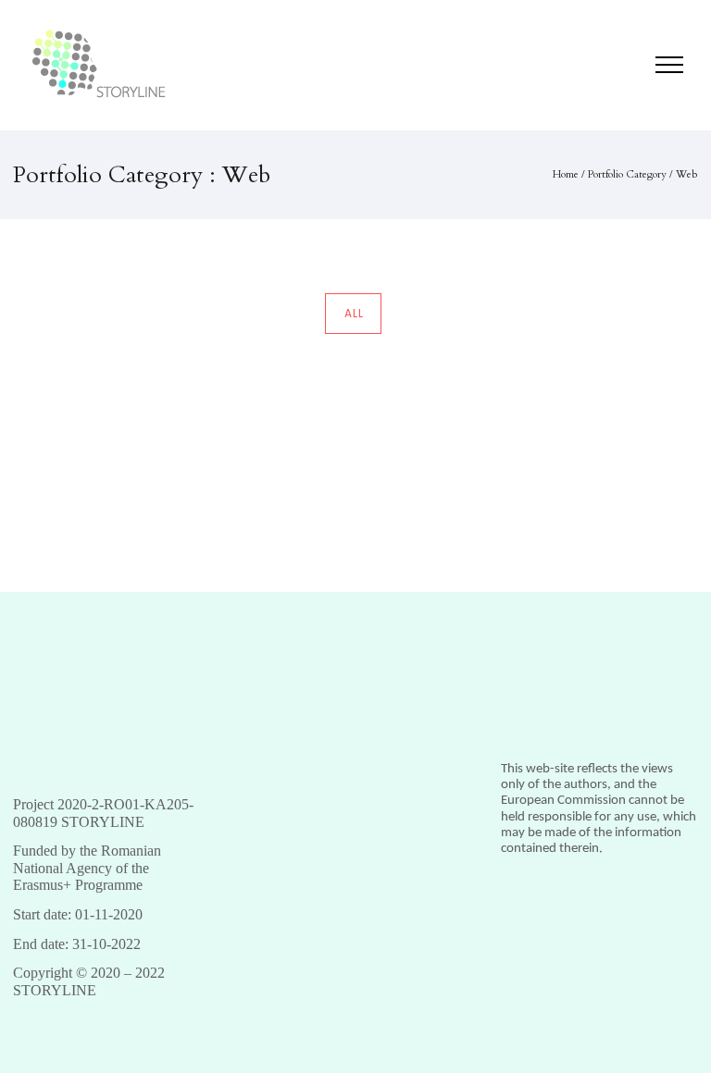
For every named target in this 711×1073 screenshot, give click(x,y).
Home (566, 174)
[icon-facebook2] (610, 67)
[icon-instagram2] (631, 67)
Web (687, 174)
